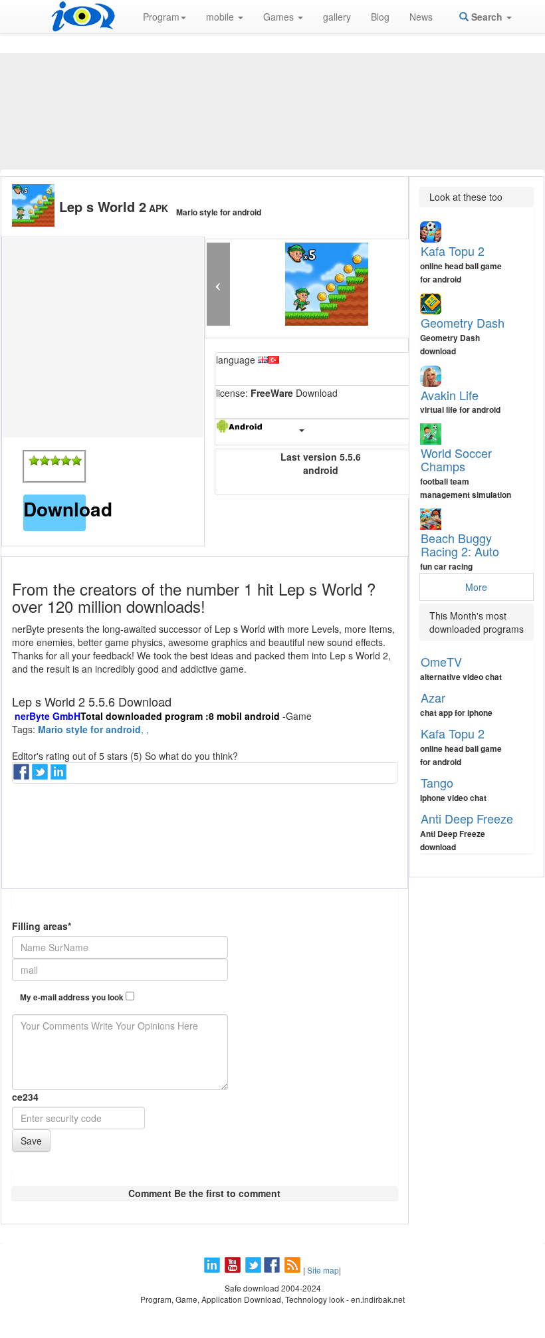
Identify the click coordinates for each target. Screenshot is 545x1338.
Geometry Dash (462, 322)
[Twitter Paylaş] (41, 775)
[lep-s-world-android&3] (55, 460)
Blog (380, 16)
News (421, 16)
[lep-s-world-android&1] (34, 460)
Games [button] (279, 16)
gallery (337, 16)
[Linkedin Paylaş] (60, 775)
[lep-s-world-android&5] (76, 460)
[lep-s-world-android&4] (65, 460)
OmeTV (441, 661)
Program (161, 16)
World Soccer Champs (456, 459)
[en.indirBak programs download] (83, 16)
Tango (437, 782)
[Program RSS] (293, 1270)
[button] (218, 284)
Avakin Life (450, 394)
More (476, 587)
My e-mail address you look (73, 997)
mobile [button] (221, 16)
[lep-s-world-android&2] (44, 460)
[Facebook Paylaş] (22, 775)
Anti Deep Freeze (467, 818)
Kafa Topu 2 (453, 250)
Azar (433, 697)
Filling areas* (41, 926)
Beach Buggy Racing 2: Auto (460, 544)
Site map (323, 1270)
